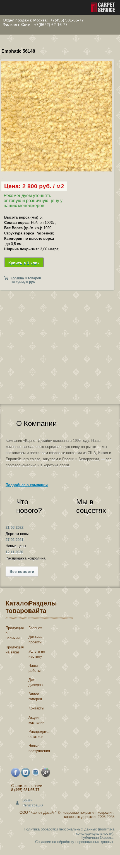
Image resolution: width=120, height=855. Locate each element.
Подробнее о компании (27, 485)
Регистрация (32, 805)
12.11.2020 (14, 552)
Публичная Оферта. (97, 837)
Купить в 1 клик (23, 263)
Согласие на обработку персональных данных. (74, 842)
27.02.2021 (14, 540)
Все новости (21, 571)
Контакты (36, 708)
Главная (35, 628)
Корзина (17, 278)
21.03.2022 (14, 527)
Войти (27, 800)
